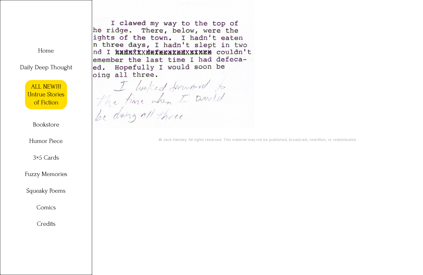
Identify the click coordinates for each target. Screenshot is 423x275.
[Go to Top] (411, 263)
